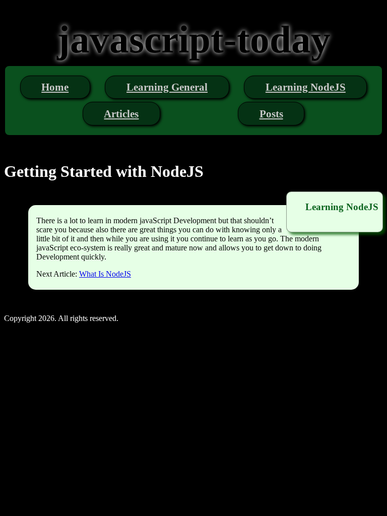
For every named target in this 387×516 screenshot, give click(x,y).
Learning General (167, 87)
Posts (271, 113)
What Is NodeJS (105, 274)
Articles (121, 113)
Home (55, 87)
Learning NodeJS (306, 87)
